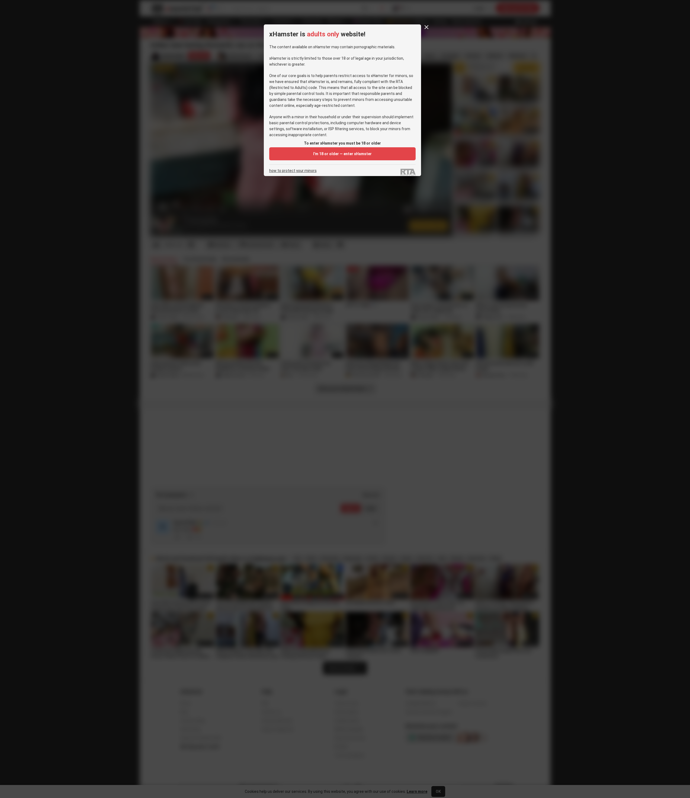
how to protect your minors (293, 171)
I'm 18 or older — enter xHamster (342, 154)
